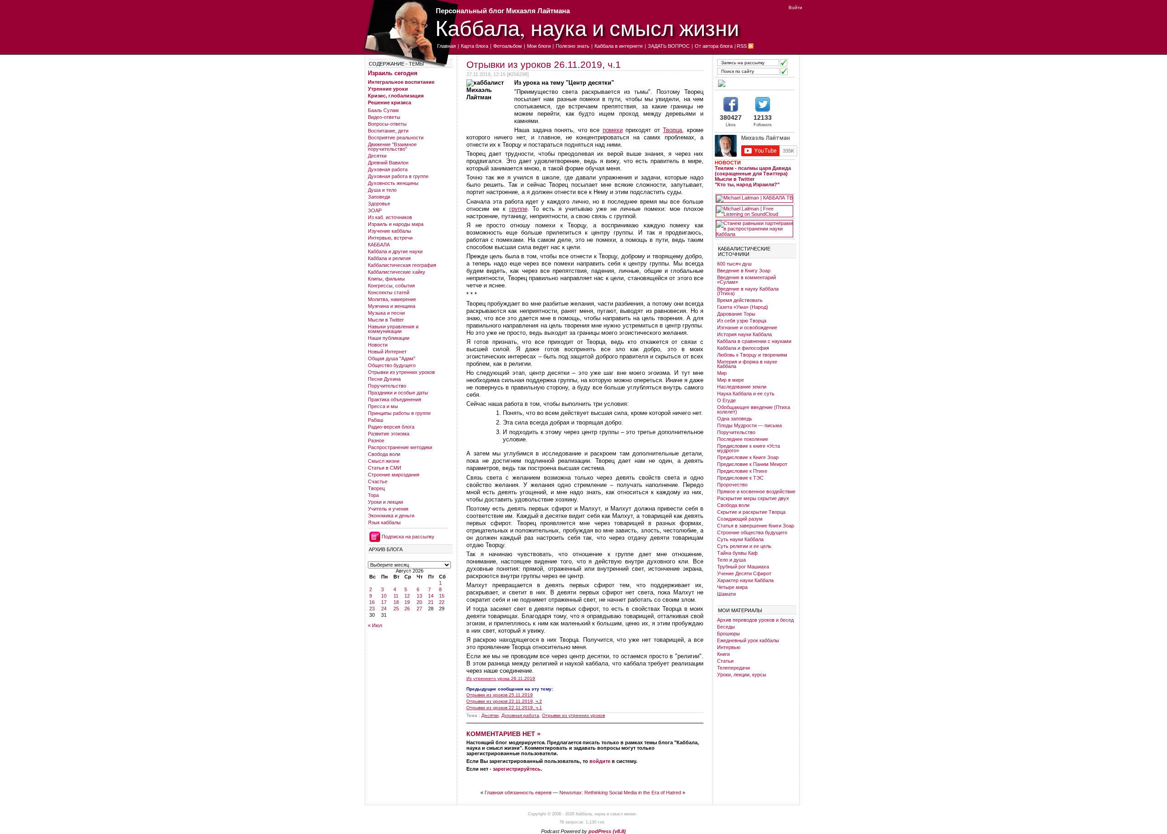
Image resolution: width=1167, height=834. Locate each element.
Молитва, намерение (392, 299)
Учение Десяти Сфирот (744, 573)
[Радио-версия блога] (754, 83)
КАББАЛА (379, 244)
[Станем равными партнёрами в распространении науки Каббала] (754, 228)
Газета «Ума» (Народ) (742, 307)
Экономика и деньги (391, 515)
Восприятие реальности (395, 137)
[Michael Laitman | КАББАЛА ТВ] (754, 198)
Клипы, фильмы (386, 278)
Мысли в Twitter (386, 319)
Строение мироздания (393, 474)
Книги (723, 654)
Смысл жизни (383, 461)
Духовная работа (388, 169)
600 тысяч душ (734, 263)
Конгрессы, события (391, 285)
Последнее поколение (742, 439)
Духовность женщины (393, 183)
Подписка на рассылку (408, 536)
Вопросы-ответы (387, 124)
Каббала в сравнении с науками (754, 341)
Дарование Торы (736, 314)
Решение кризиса (389, 102)
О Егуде (726, 400)
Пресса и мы (383, 406)
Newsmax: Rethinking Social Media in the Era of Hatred (620, 792)
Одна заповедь (734, 418)
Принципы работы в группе (399, 413)
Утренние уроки (388, 89)
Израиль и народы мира (395, 224)
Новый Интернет (387, 351)
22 (441, 602)
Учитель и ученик (388, 509)
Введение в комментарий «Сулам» (746, 279)
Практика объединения (394, 399)
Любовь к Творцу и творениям (752, 355)
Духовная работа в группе (398, 176)
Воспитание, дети (388, 130)
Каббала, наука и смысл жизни (587, 27)
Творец (376, 488)
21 (431, 602)
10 (384, 596)
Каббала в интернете (618, 46)
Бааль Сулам (383, 110)
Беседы (726, 626)
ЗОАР (375, 210)
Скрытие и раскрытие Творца (751, 512)
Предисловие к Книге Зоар (748, 457)
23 (372, 608)
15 (441, 596)
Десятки (377, 156)
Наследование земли (741, 386)
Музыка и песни (386, 313)
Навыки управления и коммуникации (393, 329)
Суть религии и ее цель (744, 546)
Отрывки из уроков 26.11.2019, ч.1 (543, 64)
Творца (672, 130)
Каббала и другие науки (395, 251)
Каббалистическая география (402, 265)
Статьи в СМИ (384, 468)
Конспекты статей (388, 292)
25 (396, 608)
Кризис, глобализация (395, 95)
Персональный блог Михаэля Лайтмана (503, 11)
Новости (377, 345)
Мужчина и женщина (391, 306)
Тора (373, 495)
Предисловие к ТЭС (740, 478)
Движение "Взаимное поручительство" (392, 147)
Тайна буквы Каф (737, 553)
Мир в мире (730, 380)
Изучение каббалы (389, 231)
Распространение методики (400, 447)
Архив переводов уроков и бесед (755, 620)
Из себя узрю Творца (741, 320)
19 (407, 602)
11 (395, 596)
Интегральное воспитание (401, 82)
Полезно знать (572, 46)
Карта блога (474, 46)
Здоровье (379, 203)
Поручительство (387, 386)
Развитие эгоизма (388, 433)
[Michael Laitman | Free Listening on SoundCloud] (754, 211)
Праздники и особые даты (398, 392)
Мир (722, 373)
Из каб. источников (390, 217)
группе (518, 208)
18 (396, 602)
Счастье (377, 481)
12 (407, 596)
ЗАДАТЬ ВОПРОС (669, 46)
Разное (376, 440)
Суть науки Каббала (740, 539)
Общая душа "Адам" (391, 358)
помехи (613, 130)
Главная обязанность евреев (518, 792)
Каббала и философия (743, 348)
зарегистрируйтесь (517, 769)
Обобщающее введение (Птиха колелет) (753, 409)
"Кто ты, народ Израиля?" (747, 184)
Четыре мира (732, 587)
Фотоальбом (507, 46)
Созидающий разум (740, 519)
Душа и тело (382, 190)
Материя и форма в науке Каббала (747, 363)
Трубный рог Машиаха (743, 566)
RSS (742, 46)
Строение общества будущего (752, 532)
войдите (599, 761)
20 (419, 602)
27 (419, 608)
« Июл (375, 625)
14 (431, 596)
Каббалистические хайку (396, 272)
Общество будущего (392, 365)
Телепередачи (733, 667)
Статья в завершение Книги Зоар (755, 525)
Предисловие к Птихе (742, 471)
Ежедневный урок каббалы (748, 640)
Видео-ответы (384, 117)
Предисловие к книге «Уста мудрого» (748, 448)
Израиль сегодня (393, 73)
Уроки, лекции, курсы (741, 674)
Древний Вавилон (388, 162)
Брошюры (728, 633)
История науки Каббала (744, 334)
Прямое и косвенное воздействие (756, 491)
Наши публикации (388, 338)
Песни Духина (384, 379)
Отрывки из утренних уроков (401, 372)
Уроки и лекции (385, 502)
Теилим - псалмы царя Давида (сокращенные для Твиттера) (753, 170)
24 (384, 608)
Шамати (726, 594)
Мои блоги (539, 46)
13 (419, 596)
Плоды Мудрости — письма (749, 425)
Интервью (728, 647)
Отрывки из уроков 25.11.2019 (499, 694)
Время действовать (740, 300)
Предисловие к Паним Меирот (752, 464)
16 (372, 602)
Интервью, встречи (390, 237)
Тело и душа (731, 560)
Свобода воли (384, 454)
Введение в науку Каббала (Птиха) (748, 291)
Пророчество (732, 484)
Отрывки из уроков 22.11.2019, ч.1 (504, 707)
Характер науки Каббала (745, 580)
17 (384, 602)
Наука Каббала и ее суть (746, 393)
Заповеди (379, 197)
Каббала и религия (389, 258)
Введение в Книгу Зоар (743, 270)
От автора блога (714, 46)
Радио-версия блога (391, 427)
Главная (446, 46)
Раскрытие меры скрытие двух (753, 498)
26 (407, 608)
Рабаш (375, 420)
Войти (795, 7)
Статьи (725, 661)
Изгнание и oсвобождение (747, 327)
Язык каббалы (384, 522)
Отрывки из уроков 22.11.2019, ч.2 (504, 701)
